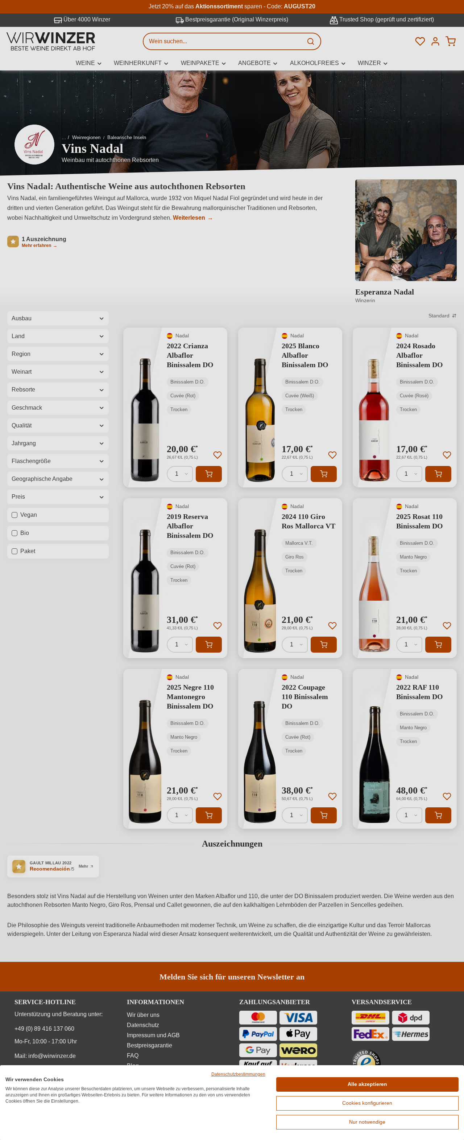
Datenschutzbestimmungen (238, 1074)
